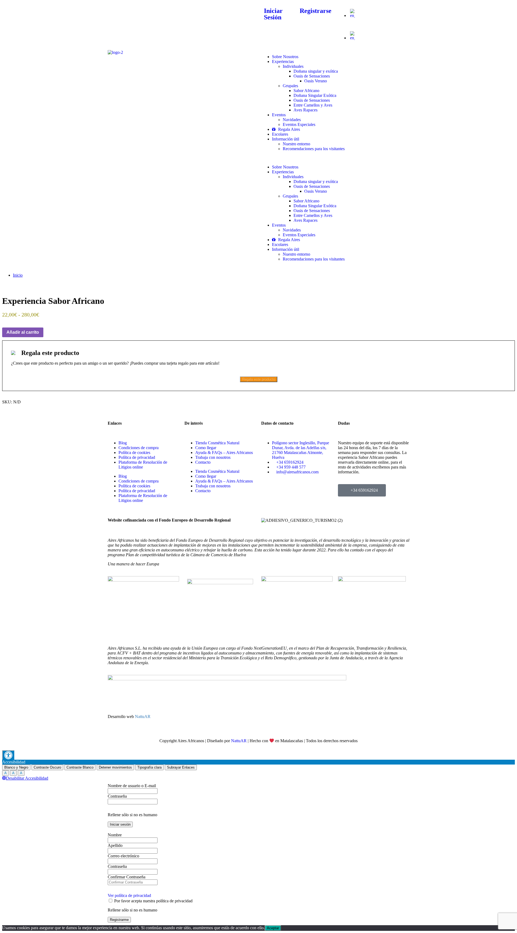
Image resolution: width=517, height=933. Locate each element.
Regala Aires (288, 129)
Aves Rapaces (305, 110)
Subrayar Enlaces (181, 767)
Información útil (285, 139)
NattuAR (143, 716)
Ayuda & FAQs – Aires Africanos (224, 452)
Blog (122, 443)
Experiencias (283, 61)
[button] (373, 24)
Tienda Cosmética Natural (217, 443)
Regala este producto (258, 379)
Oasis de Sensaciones (312, 76)
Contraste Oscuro (47, 767)
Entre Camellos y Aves (313, 105)
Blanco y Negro (16, 767)
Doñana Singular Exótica (315, 95)
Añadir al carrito (22, 332)
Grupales (290, 85)
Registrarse (315, 10)
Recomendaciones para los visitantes (314, 148)
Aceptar (273, 928)
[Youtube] (143, 11)
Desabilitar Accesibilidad (27, 778)
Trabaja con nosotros (212, 457)
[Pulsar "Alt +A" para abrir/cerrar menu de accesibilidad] (8, 755)
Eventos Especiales (299, 124)
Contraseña (117, 796)
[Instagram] (158, 11)
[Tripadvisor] (114, 11)
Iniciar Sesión (273, 14)
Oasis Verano (315, 81)
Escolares (280, 134)
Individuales (293, 66)
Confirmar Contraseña (126, 877)
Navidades (292, 119)
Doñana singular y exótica (316, 71)
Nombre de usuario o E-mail (132, 785)
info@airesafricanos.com (205, 7)
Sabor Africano (306, 90)
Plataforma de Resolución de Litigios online (142, 464)
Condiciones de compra (138, 447)
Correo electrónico (123, 856)
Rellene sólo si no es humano (132, 814)
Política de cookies (134, 452)
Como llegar (205, 447)
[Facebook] (129, 11)
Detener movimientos (115, 767)
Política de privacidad (136, 457)
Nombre (115, 835)
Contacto (203, 462)
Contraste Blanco (80, 767)
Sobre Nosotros (285, 56)
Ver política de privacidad (129, 895)
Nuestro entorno (296, 144)
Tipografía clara (149, 767)
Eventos (279, 114)
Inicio (18, 275)
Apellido (115, 845)
